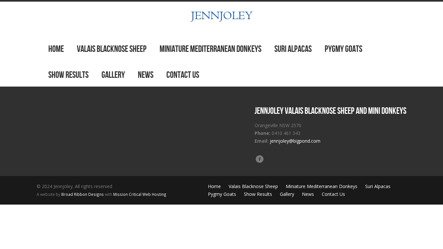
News (145, 75)
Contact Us (182, 75)
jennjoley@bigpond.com (295, 141)
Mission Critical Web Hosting (139, 194)
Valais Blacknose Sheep (112, 49)
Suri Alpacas (293, 49)
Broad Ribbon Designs (82, 194)
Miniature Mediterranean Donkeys (210, 49)
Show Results (68, 75)
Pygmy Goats (343, 49)
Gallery (113, 75)
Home (56, 49)
